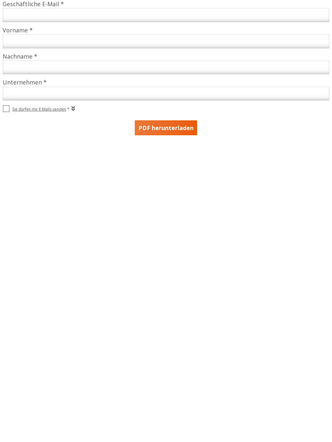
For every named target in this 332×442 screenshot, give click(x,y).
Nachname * (20, 56)
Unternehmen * (25, 82)
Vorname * (18, 30)
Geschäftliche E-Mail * (33, 4)
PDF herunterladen (166, 128)
